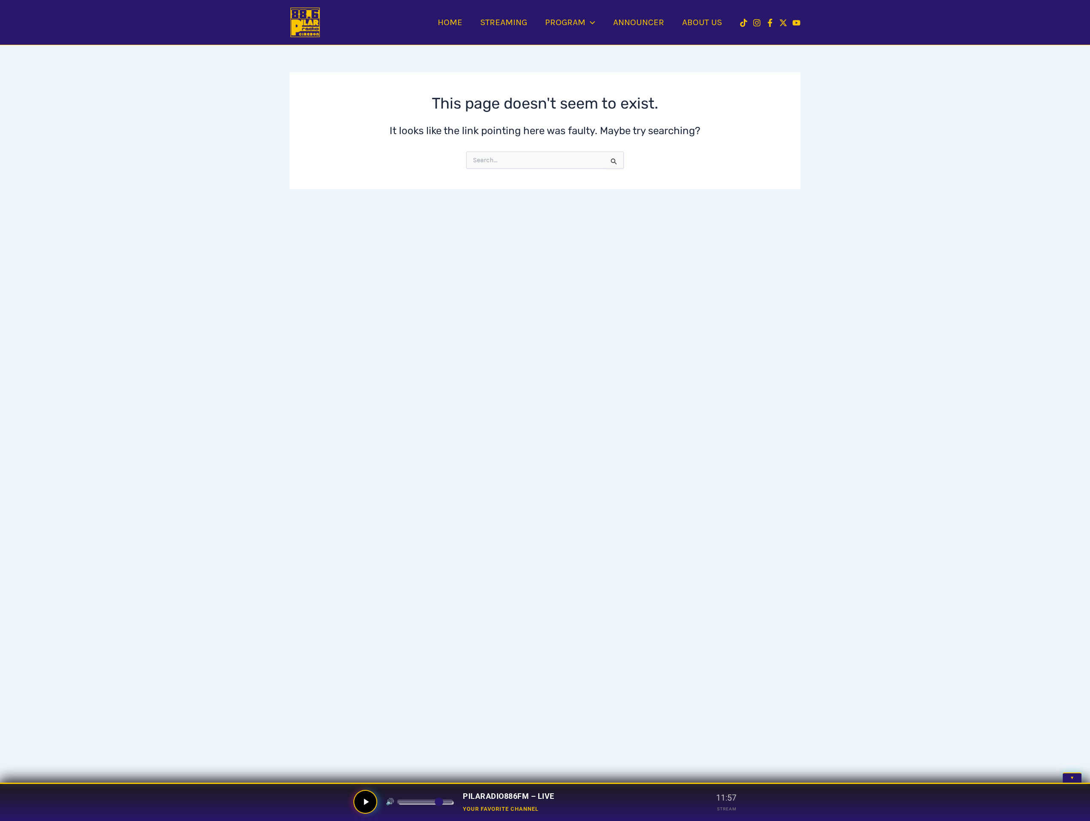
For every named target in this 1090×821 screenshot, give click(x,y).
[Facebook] (770, 23)
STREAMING (503, 22)
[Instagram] (757, 23)
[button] (590, 22)
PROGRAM (565, 22)
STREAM (727, 809)
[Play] (365, 802)
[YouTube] (796, 23)
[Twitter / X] (783, 23)
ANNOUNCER (638, 22)
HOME (450, 22)
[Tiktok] (744, 23)
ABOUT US (702, 22)
